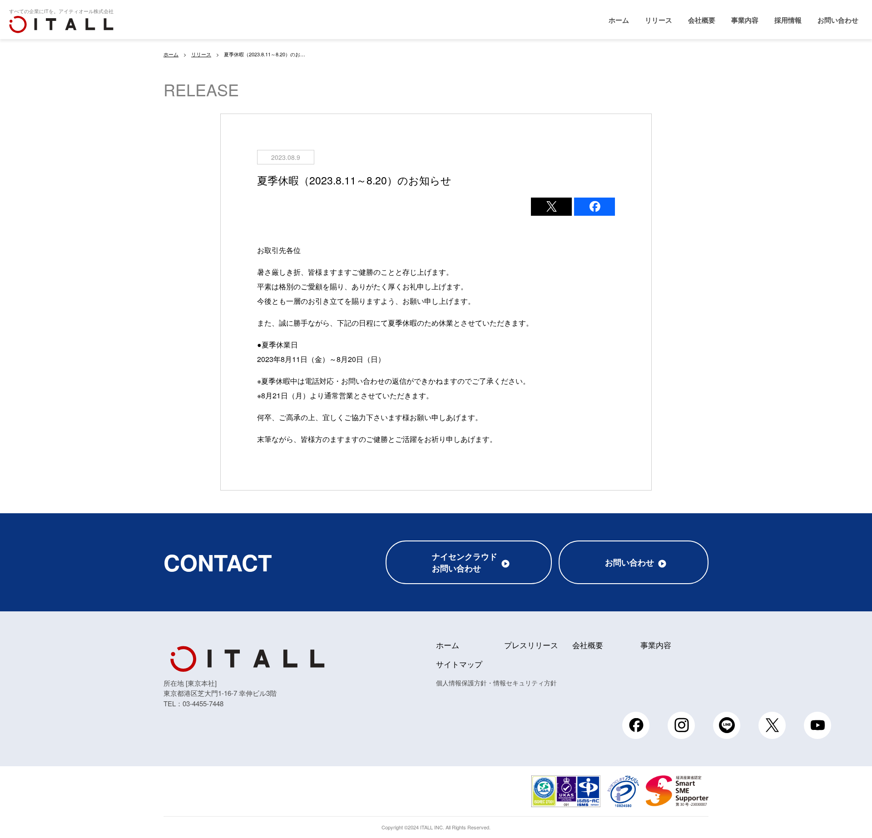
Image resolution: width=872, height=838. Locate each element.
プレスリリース (531, 644)
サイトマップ (459, 663)
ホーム (619, 20)
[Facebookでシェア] (594, 207)
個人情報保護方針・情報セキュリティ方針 (496, 682)
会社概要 (701, 20)
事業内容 (744, 20)
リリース (658, 20)
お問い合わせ (838, 20)
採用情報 (788, 20)
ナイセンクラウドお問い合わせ (464, 562)
